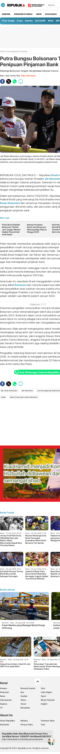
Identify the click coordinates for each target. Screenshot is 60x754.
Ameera (3, 688)
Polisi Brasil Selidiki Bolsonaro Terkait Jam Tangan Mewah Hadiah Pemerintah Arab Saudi (11, 230)
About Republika (7, 720)
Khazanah (4, 692)
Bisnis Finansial (47, 700)
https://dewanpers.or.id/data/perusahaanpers (22, 739)
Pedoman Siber (47, 720)
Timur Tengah (8, 20)
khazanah (51, 14)
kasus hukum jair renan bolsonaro (24, 397)
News (2, 696)
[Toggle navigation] (3, 5)
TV (1, 708)
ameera (6, 14)
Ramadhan (25, 708)
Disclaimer (4, 724)
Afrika (50, 20)
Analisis (24, 696)
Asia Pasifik (40, 20)
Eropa (19, 20)
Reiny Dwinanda (28, 75)
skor (38, 14)
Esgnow (3, 704)
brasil (3, 397)
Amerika (29, 20)
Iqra (22, 692)
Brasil (54, 175)
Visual (23, 704)
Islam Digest (46, 692)
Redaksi (24, 720)
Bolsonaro (20, 284)
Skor (43, 688)
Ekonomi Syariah (23, 14)
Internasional (12, 51)
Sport (43, 696)
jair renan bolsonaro (9, 390)
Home (2, 51)
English (44, 704)
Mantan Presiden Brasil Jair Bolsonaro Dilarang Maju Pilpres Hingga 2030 (37, 228)
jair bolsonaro (27, 390)
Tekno (23, 700)
